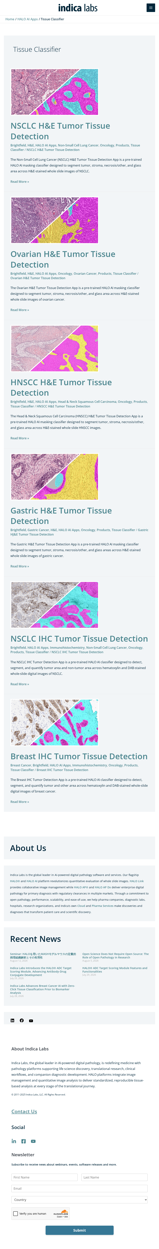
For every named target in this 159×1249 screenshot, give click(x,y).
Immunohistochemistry (67, 647)
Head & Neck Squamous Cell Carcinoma (87, 402)
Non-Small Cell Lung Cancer (78, 145)
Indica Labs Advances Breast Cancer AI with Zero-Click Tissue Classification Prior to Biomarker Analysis (42, 989)
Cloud (81, 906)
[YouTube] (31, 1022)
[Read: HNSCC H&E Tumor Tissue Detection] (54, 348)
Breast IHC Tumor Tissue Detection (79, 756)
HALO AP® (81, 887)
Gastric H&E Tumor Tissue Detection (61, 515)
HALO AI (32, 881)
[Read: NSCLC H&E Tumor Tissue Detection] (54, 92)
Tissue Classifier (125, 273)
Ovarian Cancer (85, 273)
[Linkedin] (13, 1141)
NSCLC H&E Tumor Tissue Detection (60, 131)
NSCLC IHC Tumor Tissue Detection (79, 638)
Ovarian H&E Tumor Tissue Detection (62, 259)
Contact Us (24, 1111)
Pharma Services (102, 906)
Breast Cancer (20, 765)
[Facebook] (21, 1021)
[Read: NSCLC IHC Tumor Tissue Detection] (54, 605)
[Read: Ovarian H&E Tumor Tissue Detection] (54, 220)
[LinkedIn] (12, 1021)
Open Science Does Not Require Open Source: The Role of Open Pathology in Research (115, 955)
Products (122, 145)
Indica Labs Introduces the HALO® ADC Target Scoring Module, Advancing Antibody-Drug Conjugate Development (41, 971)
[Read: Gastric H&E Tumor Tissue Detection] (54, 476)
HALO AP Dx (103, 887)
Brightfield (18, 145)
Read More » (19, 181)
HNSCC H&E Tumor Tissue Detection (61, 387)
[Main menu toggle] (151, 7)
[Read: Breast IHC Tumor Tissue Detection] (54, 722)
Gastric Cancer (38, 530)
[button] (141, 7)
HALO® (15, 881)
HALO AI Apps (45, 145)
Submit (79, 1230)
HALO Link (137, 881)
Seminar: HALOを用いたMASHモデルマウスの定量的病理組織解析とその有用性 (43, 955)
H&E (31, 145)
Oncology (107, 145)
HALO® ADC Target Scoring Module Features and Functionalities (114, 969)
